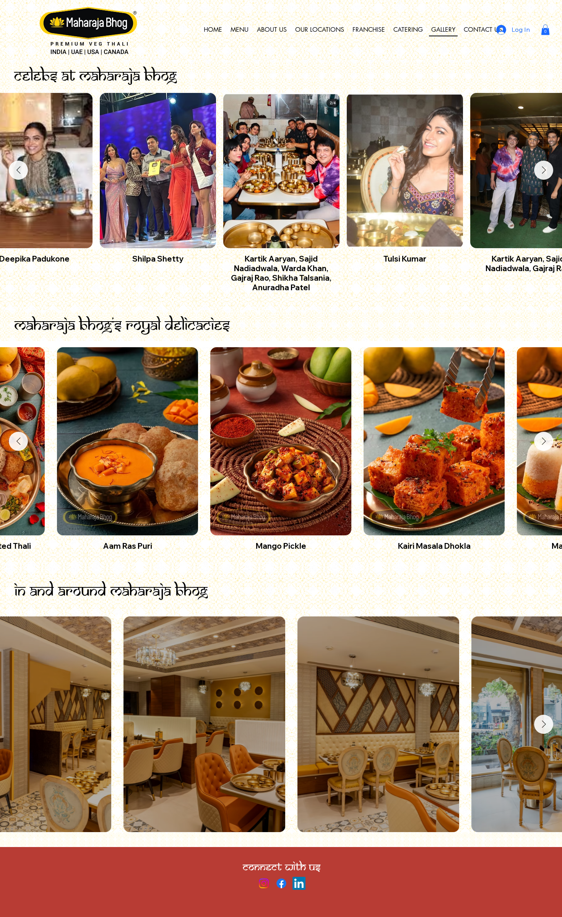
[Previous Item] (18, 170)
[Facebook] (281, 883)
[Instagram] (263, 883)
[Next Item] (543, 170)
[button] (545, 29)
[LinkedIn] (298, 883)
